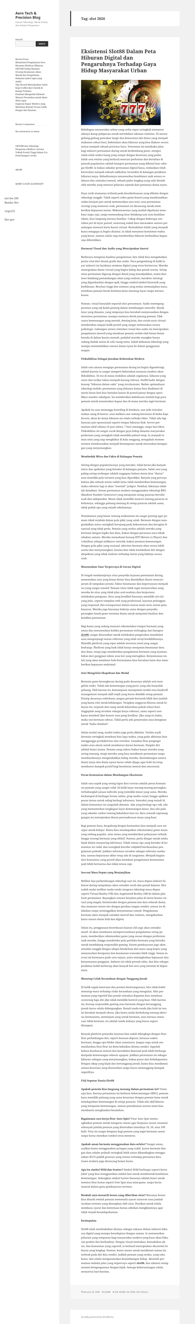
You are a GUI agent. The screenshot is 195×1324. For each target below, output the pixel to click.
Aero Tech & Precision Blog (27, 15)
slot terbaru (142, 1291)
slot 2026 (130, 1291)
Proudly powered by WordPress (97, 1317)
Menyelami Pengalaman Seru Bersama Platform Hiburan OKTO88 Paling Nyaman (30, 65)
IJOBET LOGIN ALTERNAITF (29, 183)
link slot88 (120, 1291)
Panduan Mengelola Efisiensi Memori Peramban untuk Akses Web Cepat (31, 97)
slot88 (85, 634)
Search (19, 39)
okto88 (18, 169)
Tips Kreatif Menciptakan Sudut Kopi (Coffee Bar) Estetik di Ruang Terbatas (31, 88)
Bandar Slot (12, 202)
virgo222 (10, 211)
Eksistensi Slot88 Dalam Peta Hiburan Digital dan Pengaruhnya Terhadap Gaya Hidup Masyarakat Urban (118, 61)
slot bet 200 (11, 198)
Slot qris (9, 219)
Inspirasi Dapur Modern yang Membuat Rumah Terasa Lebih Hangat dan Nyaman (31, 107)
